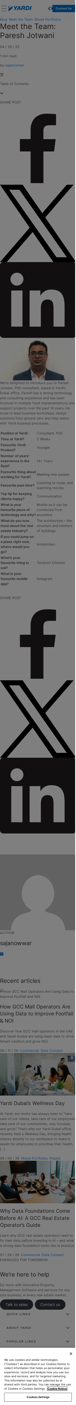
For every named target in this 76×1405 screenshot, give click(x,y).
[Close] (71, 1353)
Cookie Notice (57, 1388)
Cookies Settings (38, 1397)
